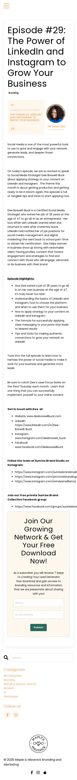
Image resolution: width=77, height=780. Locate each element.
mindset (9, 688)
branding (14, 93)
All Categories (13, 676)
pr (5, 692)
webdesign (11, 696)
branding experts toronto (20, 684)
